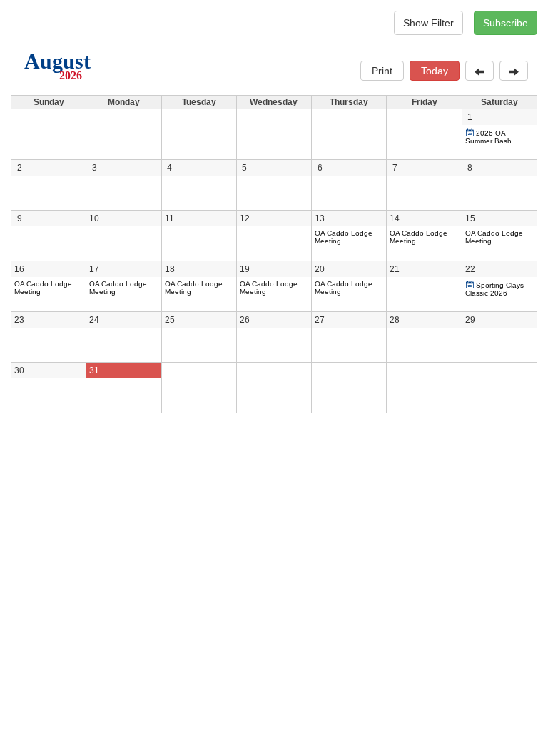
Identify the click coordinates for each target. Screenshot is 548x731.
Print (382, 70)
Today (434, 70)
